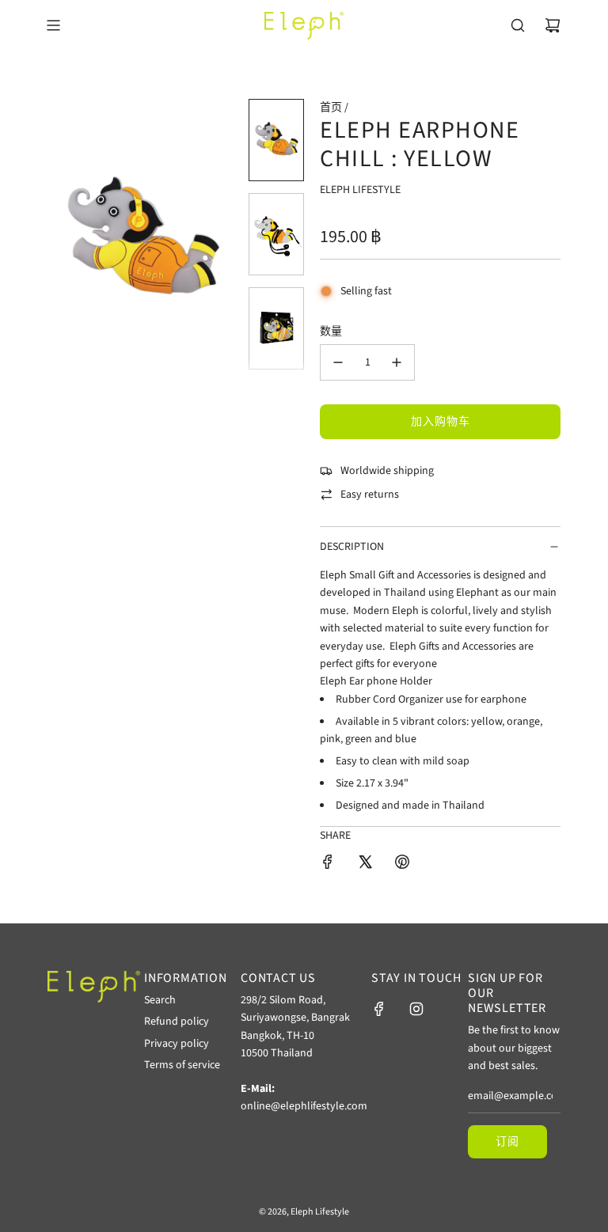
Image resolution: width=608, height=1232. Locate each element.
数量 (331, 331)
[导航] (53, 25)
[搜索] (517, 25)
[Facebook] (379, 1008)
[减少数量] (338, 362)
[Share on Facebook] (327, 864)
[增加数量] (396, 362)
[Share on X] (365, 864)
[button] (68, 240)
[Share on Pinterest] (402, 864)
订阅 (507, 1142)
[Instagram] (416, 1008)
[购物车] (552, 25)
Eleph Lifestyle (360, 190)
